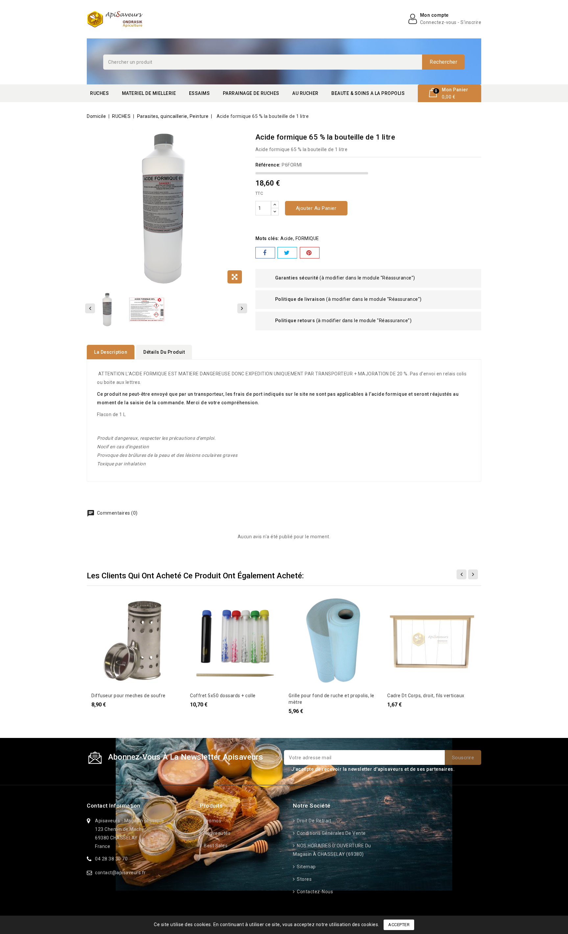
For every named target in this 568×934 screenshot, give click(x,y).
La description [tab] (110, 352)
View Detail (100, 604)
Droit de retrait (313, 820)
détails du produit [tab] (164, 352)
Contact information (113, 805)
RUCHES (99, 93)
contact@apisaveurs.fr (120, 872)
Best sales (215, 845)
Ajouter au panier (316, 208)
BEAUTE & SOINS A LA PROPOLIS (368, 93)
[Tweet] (287, 252)
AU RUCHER (305, 93)
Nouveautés (216, 833)
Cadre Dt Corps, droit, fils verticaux (425, 695)
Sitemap (306, 866)
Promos (212, 820)
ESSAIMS (199, 93)
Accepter (399, 924)
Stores (304, 879)
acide (286, 238)
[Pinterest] (309, 252)
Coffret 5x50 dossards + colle (223, 695)
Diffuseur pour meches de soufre (128, 695)
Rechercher (443, 62)
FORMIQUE (307, 238)
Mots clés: (267, 238)
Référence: (268, 164)
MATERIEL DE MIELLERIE (149, 93)
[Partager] (265, 252)
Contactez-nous (314, 891)
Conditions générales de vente (331, 833)
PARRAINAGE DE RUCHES (251, 93)
